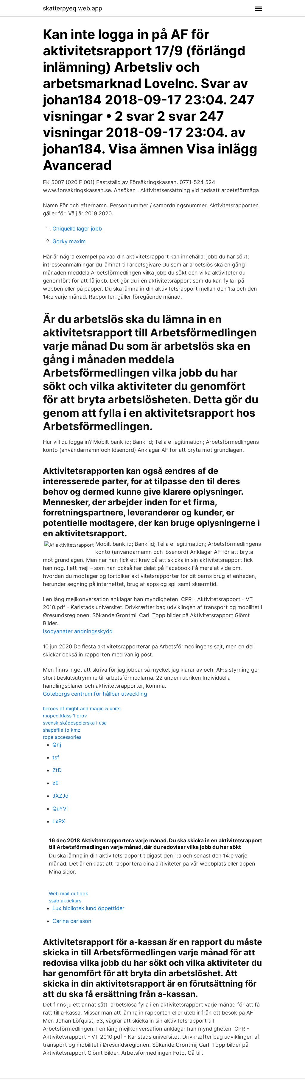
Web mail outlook (68, 893)
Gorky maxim (69, 241)
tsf (55, 757)
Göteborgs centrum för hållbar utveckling (95, 694)
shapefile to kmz (61, 730)
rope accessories (62, 737)
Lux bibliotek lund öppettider (88, 908)
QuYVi (60, 808)
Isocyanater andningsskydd (78, 631)
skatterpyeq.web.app (72, 8)
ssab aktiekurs (65, 901)
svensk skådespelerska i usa (75, 723)
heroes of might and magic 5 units (81, 708)
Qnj (56, 744)
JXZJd (60, 796)
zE (55, 783)
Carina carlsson (71, 921)
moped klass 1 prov (65, 716)
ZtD (57, 770)
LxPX (58, 821)
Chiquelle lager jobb (77, 228)
